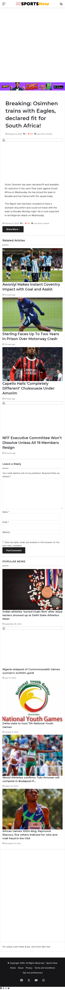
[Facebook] (1, 988)
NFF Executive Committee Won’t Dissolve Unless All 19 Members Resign (32, 443)
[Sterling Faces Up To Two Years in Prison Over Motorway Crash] (32, 315)
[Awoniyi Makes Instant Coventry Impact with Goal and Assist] (32, 265)
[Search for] (61, 5)
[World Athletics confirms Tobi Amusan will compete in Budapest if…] (32, 755)
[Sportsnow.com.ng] (32, 3)
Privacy (29, 968)
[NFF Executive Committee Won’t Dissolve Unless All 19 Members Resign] (32, 418)
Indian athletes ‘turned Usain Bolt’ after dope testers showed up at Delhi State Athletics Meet (32, 615)
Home (13, 968)
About (21, 968)
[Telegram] (8, 988)
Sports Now (51, 963)
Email (5, 522)
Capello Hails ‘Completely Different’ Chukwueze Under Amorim (28, 388)
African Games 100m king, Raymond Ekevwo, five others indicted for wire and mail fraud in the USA (29, 835)
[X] (4, 988)
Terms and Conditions (44, 968)
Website (6, 532)
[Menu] (3, 5)
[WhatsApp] (6, 988)
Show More (12, 229)
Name (6, 512)
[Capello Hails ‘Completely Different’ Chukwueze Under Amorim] (32, 364)
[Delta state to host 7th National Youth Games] (32, 701)
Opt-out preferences (32, 972)
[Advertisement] (32, 44)
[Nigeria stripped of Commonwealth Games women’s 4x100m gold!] (32, 647)
